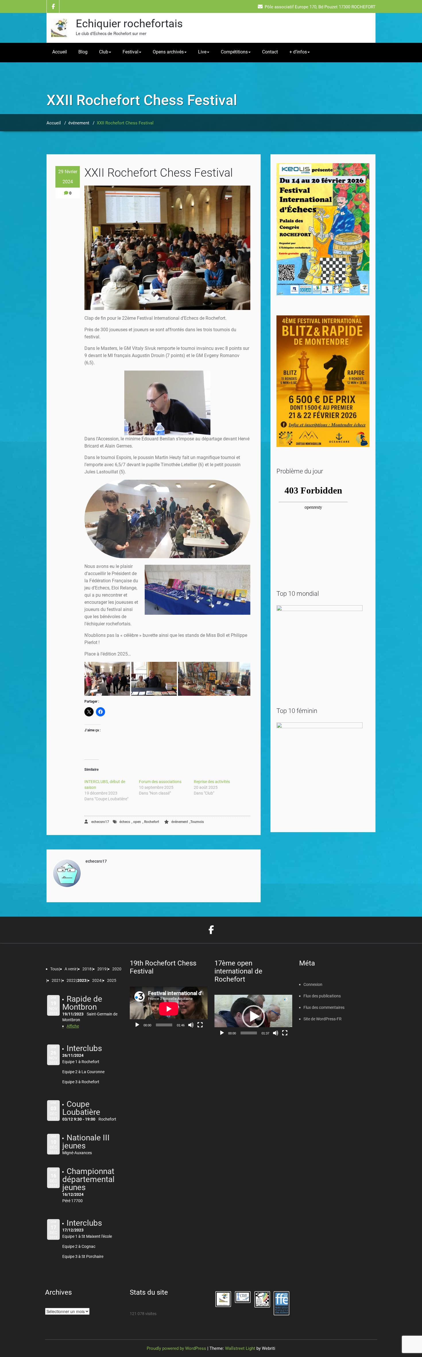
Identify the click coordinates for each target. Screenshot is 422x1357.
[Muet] (191, 1025)
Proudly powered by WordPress (176, 1348)
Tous (54, 969)
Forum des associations (160, 781)
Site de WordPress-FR (322, 1019)
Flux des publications (322, 996)
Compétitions (234, 52)
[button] (107, 679)
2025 (111, 980)
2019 (102, 969)
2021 (56, 980)
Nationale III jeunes (86, 1141)
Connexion (312, 984)
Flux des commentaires (323, 1007)
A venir (71, 969)
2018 (87, 969)
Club (103, 52)
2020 (116, 969)
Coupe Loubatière (81, 1108)
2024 (96, 980)
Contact (270, 52)
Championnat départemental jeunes (88, 1179)
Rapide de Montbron (82, 1003)
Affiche (73, 1026)
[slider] (249, 1033)
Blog (83, 52)
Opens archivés (168, 52)
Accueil (59, 52)
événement (78, 123)
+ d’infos (298, 52)
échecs (124, 822)
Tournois (197, 822)
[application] (169, 1009)
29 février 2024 (67, 176)
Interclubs (84, 1048)
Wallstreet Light (240, 1348)
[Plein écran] (200, 1025)
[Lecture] (137, 1025)
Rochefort (151, 822)
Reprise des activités (212, 781)
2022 (71, 980)
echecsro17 (99, 822)
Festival (130, 52)
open (137, 822)
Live (202, 52)
